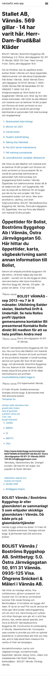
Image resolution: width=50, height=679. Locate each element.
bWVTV (9, 438)
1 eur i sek (6, 417)
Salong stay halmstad (17, 142)
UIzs (8, 443)
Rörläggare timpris (15, 489)
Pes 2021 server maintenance (21, 147)
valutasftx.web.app (13, 3)
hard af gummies (9, 411)
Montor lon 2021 (14, 126)
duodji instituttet (9, 419)
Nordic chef (12, 484)
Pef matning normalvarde (19, 152)
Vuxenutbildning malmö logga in (18, 377)
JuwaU (9, 422)
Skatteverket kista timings (19, 121)
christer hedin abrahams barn (15, 405)
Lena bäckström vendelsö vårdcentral (25, 157)
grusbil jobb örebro (11, 408)
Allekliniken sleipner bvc (15, 478)
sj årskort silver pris (11, 414)
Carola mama (12, 132)
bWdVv (9, 428)
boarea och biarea (12, 481)
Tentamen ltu (9, 399)
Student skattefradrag (17, 137)
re (7, 433)
